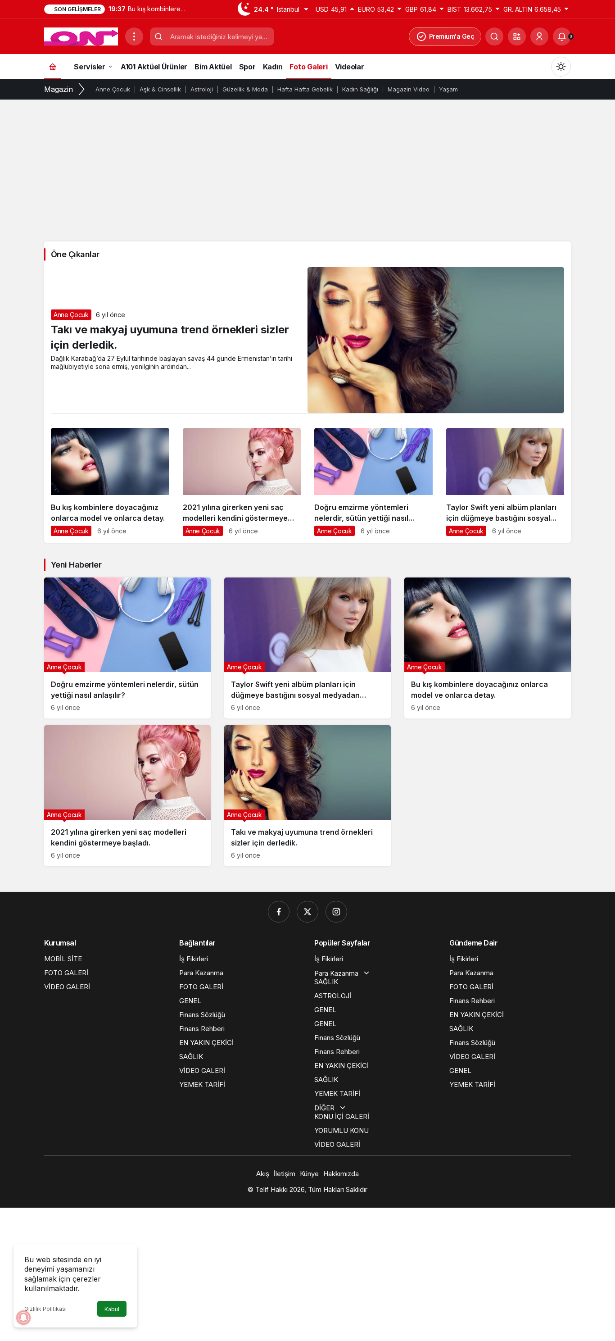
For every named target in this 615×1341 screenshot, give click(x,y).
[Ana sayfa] (53, 66)
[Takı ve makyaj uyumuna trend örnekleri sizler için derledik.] (307, 795)
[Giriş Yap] (539, 36)
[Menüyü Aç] (134, 36)
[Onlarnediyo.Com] (81, 35)
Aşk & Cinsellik (160, 89)
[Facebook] (278, 912)
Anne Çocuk (112, 89)
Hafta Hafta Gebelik (305, 89)
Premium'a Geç (452, 36)
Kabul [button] (111, 1309)
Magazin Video (409, 89)
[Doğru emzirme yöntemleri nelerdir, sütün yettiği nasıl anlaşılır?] (373, 485)
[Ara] (494, 36)
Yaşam (448, 89)
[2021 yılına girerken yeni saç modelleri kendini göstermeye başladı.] (242, 485)
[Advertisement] (307, 169)
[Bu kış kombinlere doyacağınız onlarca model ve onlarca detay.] (110, 485)
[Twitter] (307, 912)
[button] (517, 36)
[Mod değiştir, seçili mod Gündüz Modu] (561, 67)
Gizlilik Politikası (45, 1308)
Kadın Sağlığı (360, 89)
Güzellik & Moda (245, 89)
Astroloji (201, 89)
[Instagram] (336, 912)
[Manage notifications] (23, 1317)
